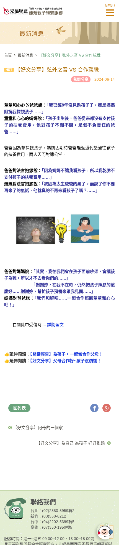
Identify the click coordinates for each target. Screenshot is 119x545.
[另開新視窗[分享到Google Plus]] (106, 408)
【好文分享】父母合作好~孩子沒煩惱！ (65, 360)
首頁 (8, 55)
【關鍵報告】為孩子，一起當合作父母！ (66, 354)
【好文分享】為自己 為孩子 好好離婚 (71, 443)
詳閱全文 (55, 324)
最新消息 (25, 55)
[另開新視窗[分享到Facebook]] (94, 408)
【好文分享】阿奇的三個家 (37, 427)
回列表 (19, 407)
